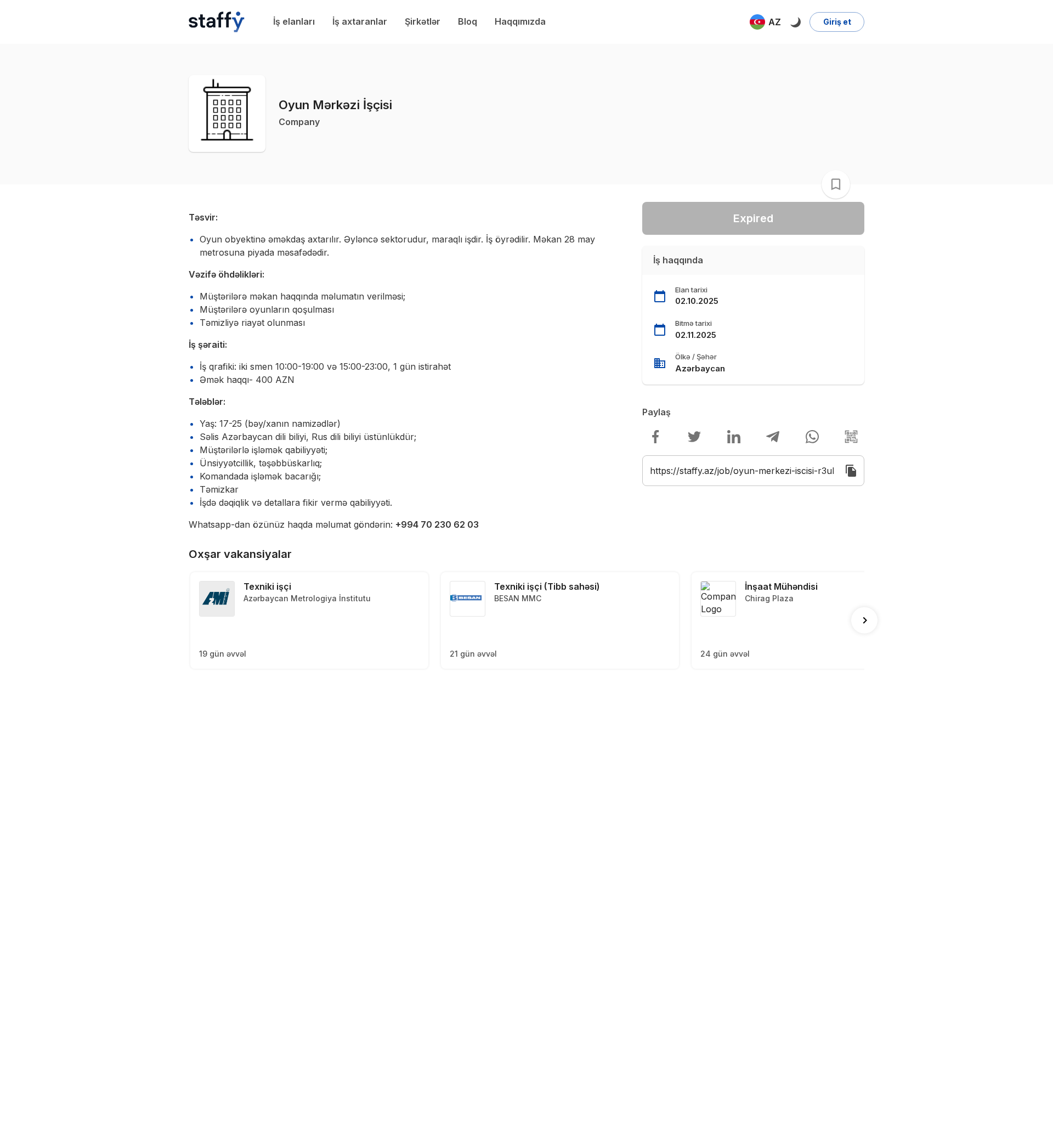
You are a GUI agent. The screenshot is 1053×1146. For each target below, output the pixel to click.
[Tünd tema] (795, 22)
